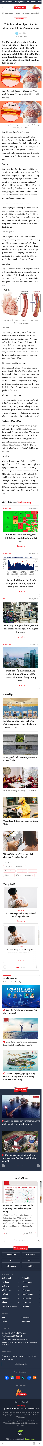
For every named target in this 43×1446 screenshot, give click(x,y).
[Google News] (34, 1443)
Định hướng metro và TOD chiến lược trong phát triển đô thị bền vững (18, 1209)
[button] (17, 969)
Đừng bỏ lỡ (9, 884)
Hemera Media (30, 1440)
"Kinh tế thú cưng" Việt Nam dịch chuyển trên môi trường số (18, 855)
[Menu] (3, 1443)
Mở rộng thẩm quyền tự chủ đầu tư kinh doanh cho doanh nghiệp (21, 1124)
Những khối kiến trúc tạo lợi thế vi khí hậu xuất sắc (20, 759)
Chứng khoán (7, 2)
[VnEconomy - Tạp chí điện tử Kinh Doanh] (21, 1249)
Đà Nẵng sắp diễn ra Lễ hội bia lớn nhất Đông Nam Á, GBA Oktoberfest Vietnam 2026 (20, 724)
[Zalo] (29, 1378)
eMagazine (32, 984)
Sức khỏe (21, 910)
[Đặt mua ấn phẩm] (36, 7)
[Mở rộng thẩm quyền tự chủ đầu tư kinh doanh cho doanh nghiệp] (21, 1108)
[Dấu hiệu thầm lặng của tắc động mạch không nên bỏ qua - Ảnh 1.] (21, 102)
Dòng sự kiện (21, 1179)
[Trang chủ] (3, 13)
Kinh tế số (35, 13)
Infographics (22, 984)
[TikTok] (24, 1378)
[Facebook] (7, 1378)
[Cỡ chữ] (29, 1443)
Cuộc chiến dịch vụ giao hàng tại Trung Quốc (20, 822)
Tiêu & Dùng (20, 2)
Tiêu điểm (9, 13)
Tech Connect (11, 1267)
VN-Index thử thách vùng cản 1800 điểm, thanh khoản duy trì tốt (21, 538)
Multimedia (9, 980)
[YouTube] (18, 1378)
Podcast (13, 984)
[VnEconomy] (21, 67)
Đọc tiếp (7, 694)
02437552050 (9, 1360)
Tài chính (26, 13)
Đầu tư (17, 13)
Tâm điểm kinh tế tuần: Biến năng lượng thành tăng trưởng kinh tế (20, 1045)
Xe (28, 2)
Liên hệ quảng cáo (21, 1364)
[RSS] (35, 1378)
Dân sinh (5, 599)
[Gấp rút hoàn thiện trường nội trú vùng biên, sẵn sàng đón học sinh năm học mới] (19, 1143)
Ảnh (3, 1318)
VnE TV (33, 2)
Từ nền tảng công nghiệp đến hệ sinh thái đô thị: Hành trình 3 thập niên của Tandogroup (19, 1079)
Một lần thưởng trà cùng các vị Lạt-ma (20, 791)
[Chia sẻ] (39, 1443)
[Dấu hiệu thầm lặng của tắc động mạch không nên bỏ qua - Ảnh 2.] (21, 289)
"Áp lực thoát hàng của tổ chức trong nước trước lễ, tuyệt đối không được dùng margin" (21, 583)
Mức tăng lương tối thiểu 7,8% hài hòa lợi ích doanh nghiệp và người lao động (21, 628)
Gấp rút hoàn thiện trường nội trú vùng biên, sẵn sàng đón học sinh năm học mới (19, 1160)
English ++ (31, 1267)
